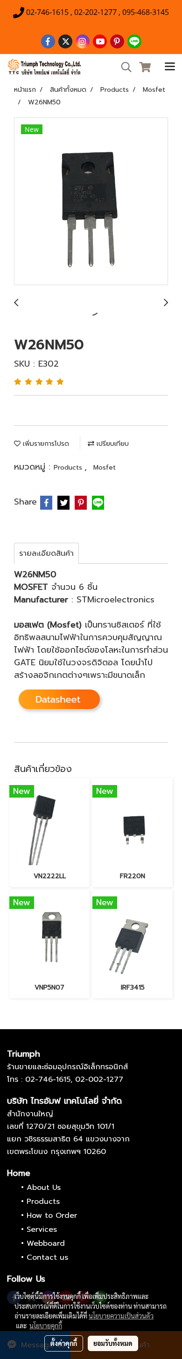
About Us (44, 1187)
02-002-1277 (99, 1079)
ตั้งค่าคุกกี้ (63, 1343)
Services (42, 1229)
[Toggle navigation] (170, 67)
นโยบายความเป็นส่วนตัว (121, 1315)
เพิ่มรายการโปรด (45, 444)
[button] (123, 67)
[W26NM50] (91, 202)
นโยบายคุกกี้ (45, 1325)
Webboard (46, 1243)
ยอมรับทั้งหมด (113, 1343)
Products (69, 467)
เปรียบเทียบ (111, 444)
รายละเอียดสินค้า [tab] (46, 553)
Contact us (47, 1257)
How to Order (52, 1215)
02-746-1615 (47, 1079)
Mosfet (104, 467)
